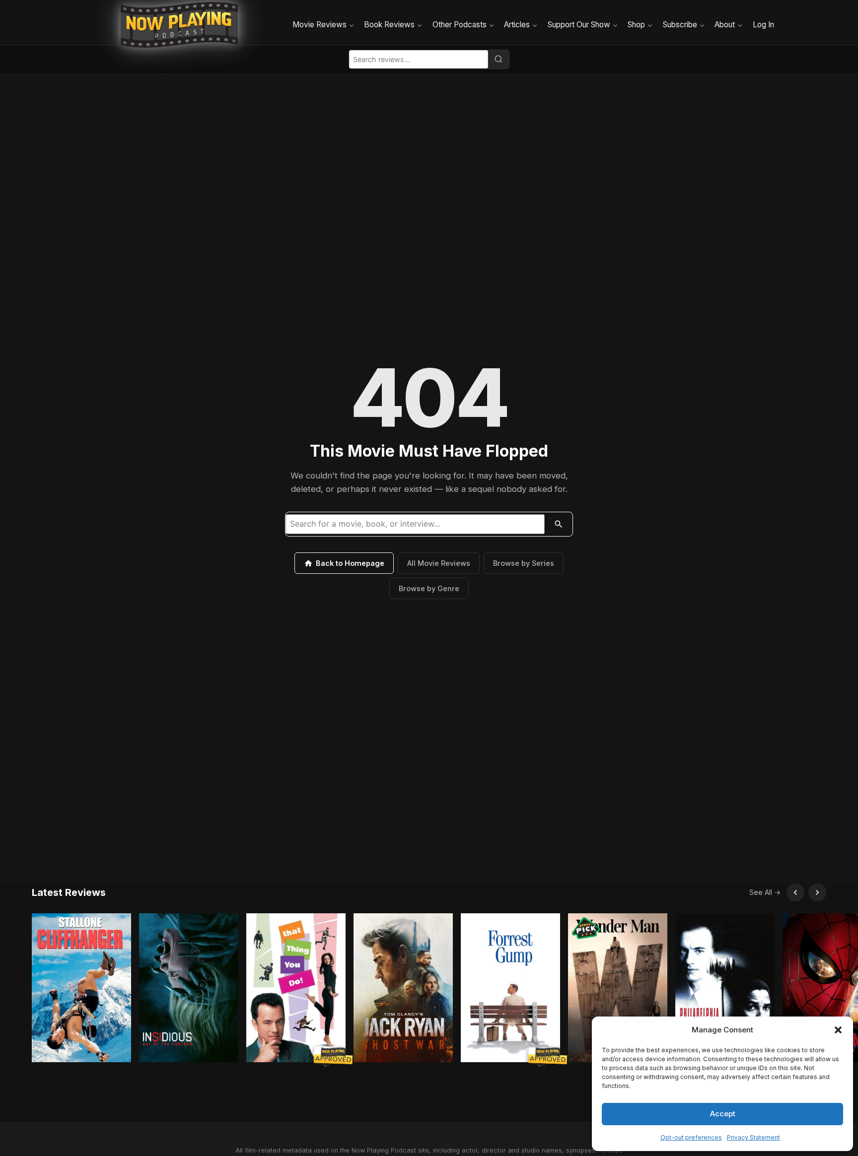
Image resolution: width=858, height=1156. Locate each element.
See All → (765, 892)
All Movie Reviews (438, 563)
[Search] (498, 59)
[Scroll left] (795, 892)
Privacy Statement (753, 1137)
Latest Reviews (69, 892)
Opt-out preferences (691, 1137)
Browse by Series (523, 563)
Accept (722, 1113)
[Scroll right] (817, 892)
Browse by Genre (429, 588)
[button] (838, 1030)
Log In (763, 24)
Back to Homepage (350, 563)
